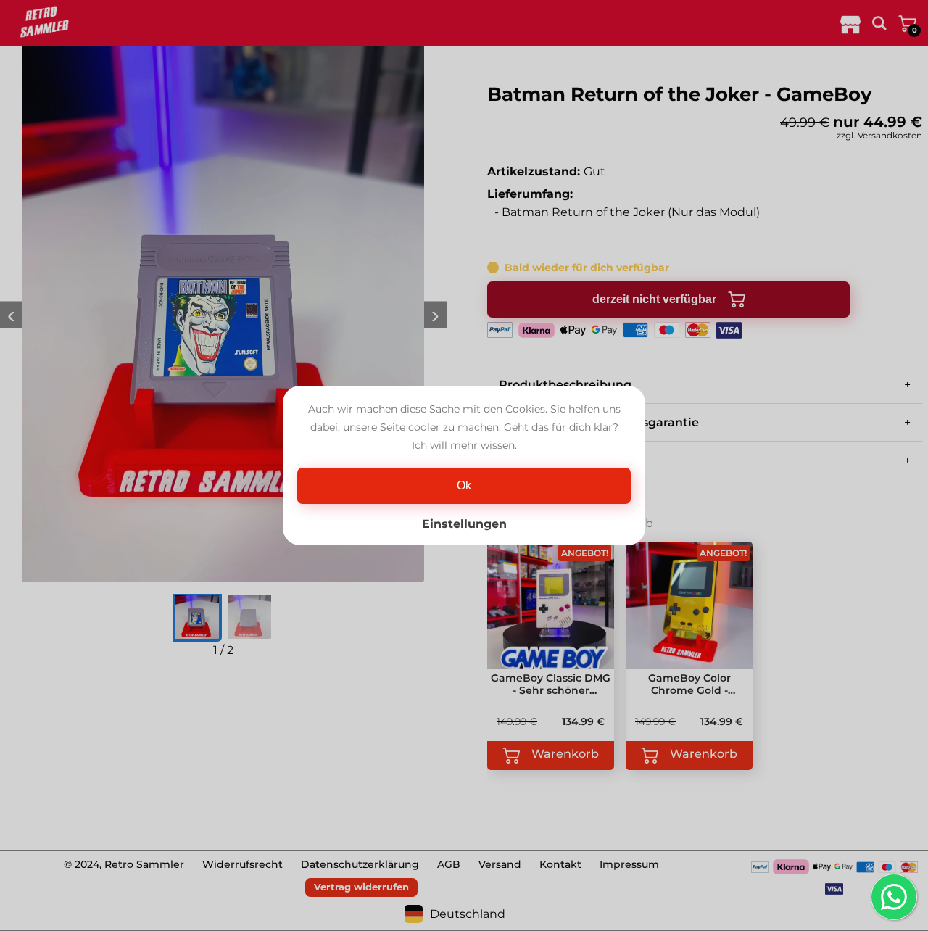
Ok (464, 485)
